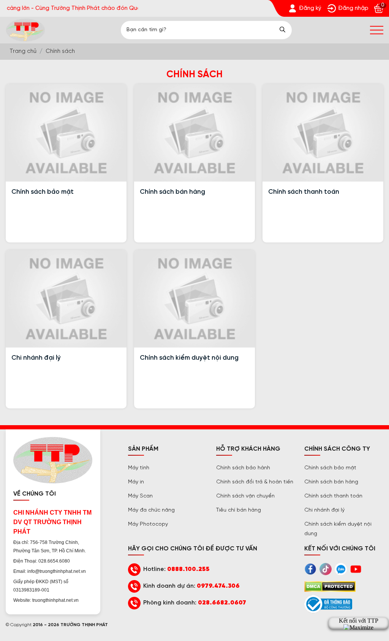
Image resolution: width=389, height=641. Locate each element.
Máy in (136, 482)
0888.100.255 (188, 569)
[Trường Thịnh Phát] (25, 30)
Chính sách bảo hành (243, 468)
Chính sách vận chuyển (245, 496)
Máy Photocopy (148, 524)
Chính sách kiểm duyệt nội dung (189, 357)
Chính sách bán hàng (172, 191)
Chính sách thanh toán (303, 191)
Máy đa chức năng (151, 510)
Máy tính (138, 468)
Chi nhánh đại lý (36, 357)
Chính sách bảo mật (42, 191)
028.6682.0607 (222, 603)
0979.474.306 (218, 586)
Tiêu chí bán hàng (238, 510)
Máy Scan (140, 496)
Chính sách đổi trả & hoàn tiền (254, 482)
